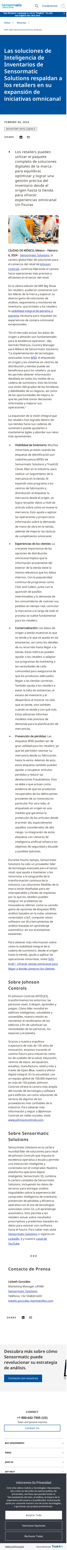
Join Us (9, 1462)
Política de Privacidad (14, 1546)
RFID (34, 358)
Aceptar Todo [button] (34, 1515)
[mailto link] (28, 137)
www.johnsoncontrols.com (25, 1120)
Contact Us (32, 1428)
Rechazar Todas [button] (33, 1536)
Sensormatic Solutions (34, 255)
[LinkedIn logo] (21, 137)
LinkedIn (13, 1239)
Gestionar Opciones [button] (33, 1525)
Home (7, 22)
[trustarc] (57, 1546)
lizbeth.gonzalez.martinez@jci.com (30, 1301)
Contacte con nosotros (23, 1378)
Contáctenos (49, 5)
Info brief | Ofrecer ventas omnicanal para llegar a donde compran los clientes (33, 964)
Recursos (21, 22)
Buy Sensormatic (15, 1443)
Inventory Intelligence (20, 128)
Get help (10, 1471)
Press (8, 1452)
